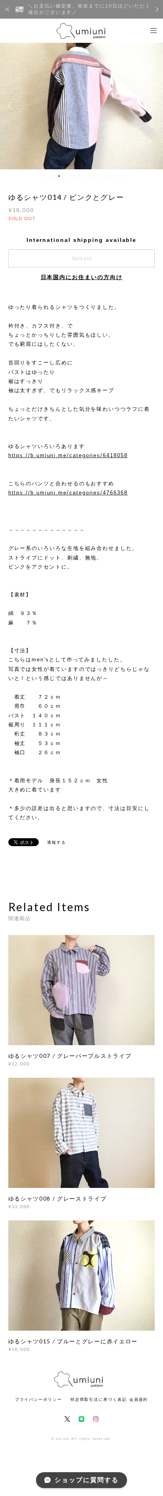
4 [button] (59, 176)
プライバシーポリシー (38, 1399)
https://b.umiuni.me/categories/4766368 (68, 493)
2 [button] (48, 176)
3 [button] (54, 176)
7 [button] (74, 176)
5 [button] (64, 176)
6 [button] (69, 176)
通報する (56, 842)
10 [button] (90, 176)
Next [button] (151, 106)
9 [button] (84, 176)
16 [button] (120, 176)
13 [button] (105, 176)
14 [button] (110, 176)
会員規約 (138, 1399)
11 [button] (95, 176)
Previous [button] (12, 106)
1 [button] (43, 176)
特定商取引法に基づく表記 (98, 1399)
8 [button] (79, 176)
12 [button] (100, 176)
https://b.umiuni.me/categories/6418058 (68, 455)
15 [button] (115, 176)
